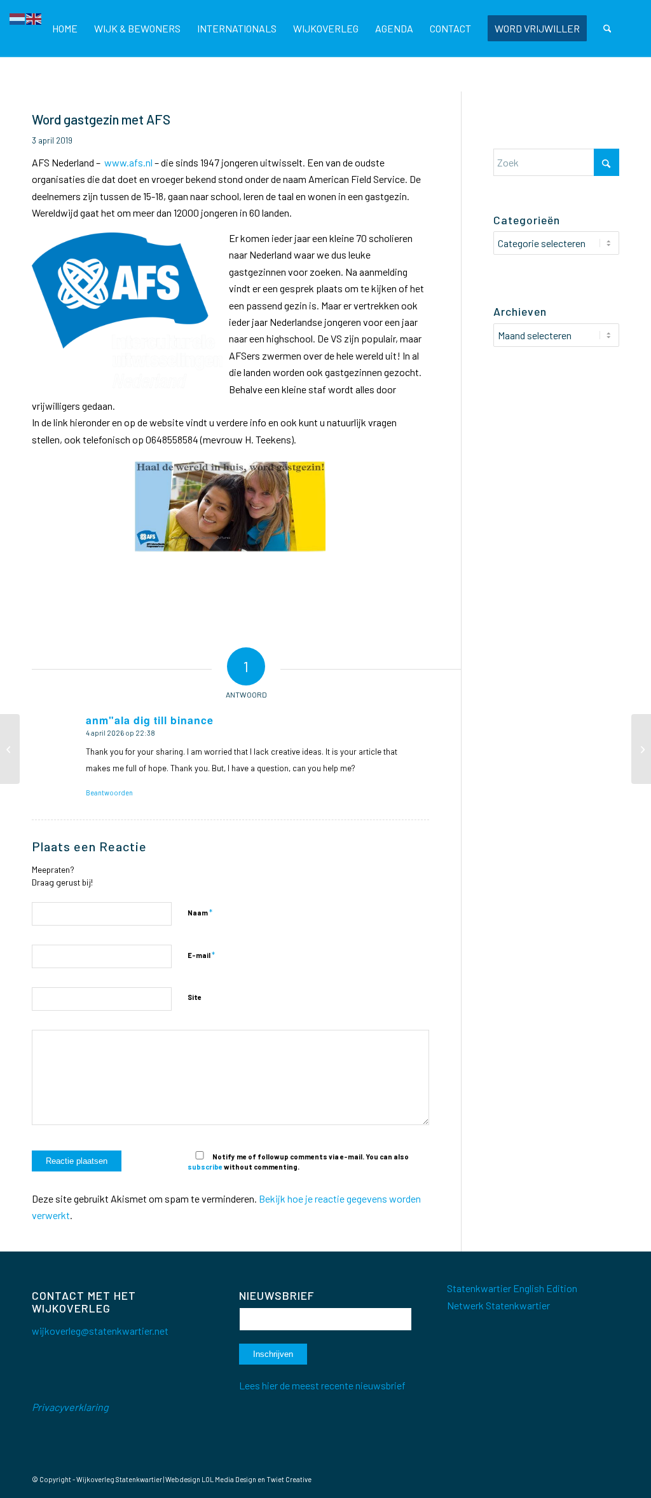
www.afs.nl (128, 162)
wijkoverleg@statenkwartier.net (100, 1331)
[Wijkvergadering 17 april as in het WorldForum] (10, 749)
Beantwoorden (109, 792)
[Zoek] (607, 28)
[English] (34, 17)
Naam (200, 912)
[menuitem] (65, 28)
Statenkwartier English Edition (512, 1288)
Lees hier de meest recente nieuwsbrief (322, 1385)
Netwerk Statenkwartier (498, 1305)
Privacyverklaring (70, 1407)
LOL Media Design (229, 1479)
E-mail (201, 955)
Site (195, 997)
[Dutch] (18, 17)
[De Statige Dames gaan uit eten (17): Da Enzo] (641, 749)
